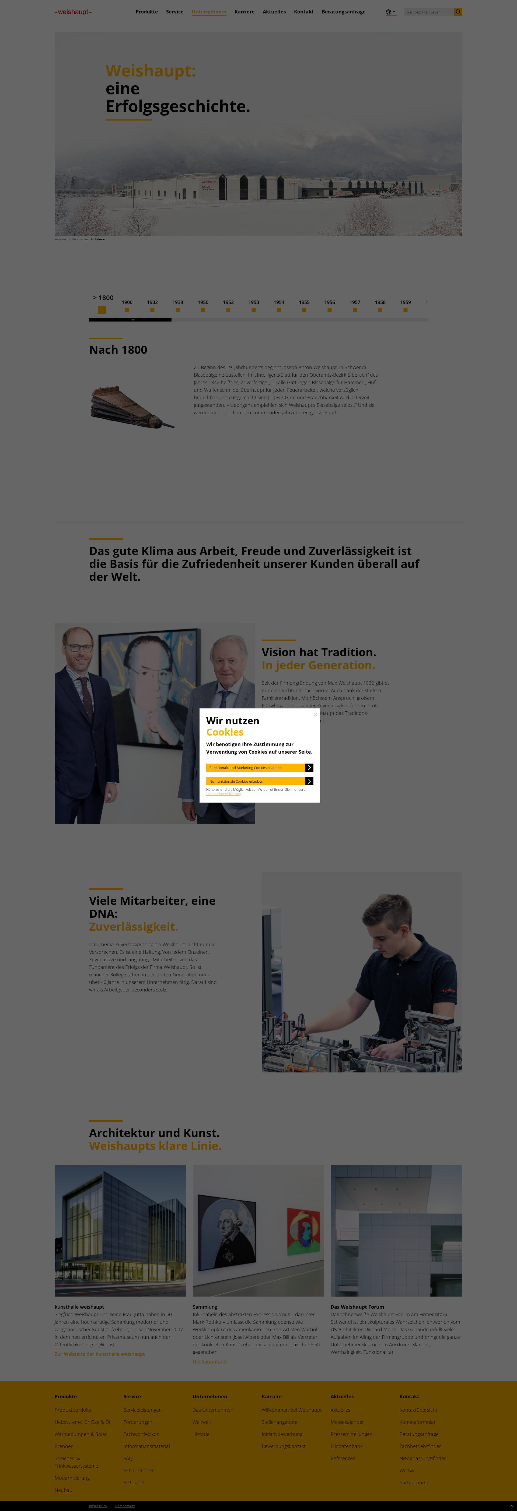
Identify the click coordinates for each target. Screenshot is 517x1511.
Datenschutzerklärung (223, 793)
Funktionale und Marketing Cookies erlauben (245, 767)
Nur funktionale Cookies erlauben (236, 781)
